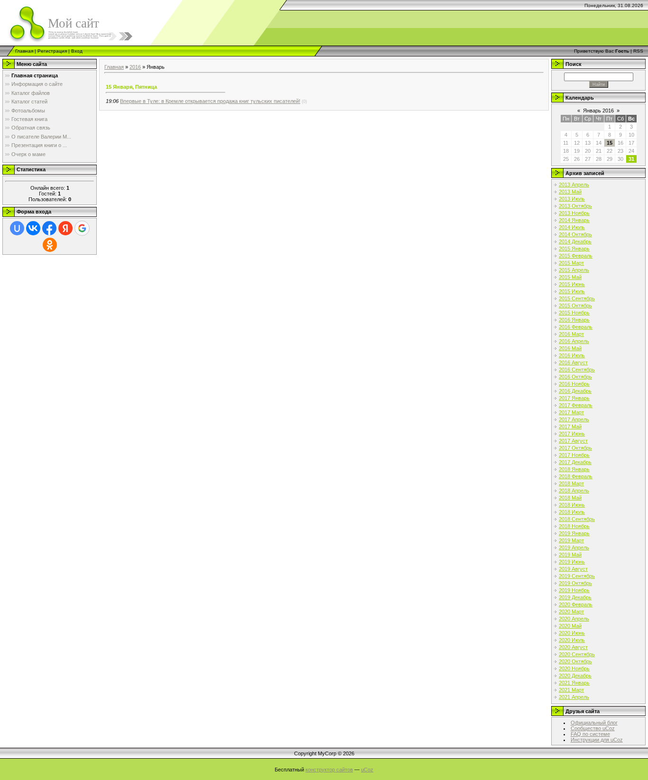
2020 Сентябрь (577, 654)
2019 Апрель (574, 547)
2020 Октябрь (575, 661)
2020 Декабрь (575, 675)
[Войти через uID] (17, 228)
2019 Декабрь (575, 597)
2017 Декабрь (575, 462)
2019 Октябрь (575, 583)
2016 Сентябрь (577, 369)
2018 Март (571, 483)
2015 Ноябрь (574, 313)
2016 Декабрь (575, 391)
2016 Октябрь (575, 377)
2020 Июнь (572, 633)
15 (609, 143)
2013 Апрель (574, 184)
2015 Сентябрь (577, 298)
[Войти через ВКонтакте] (33, 228)
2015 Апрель (574, 270)
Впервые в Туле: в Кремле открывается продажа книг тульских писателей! (210, 101)
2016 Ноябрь (574, 384)
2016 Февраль (575, 327)
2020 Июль (572, 640)
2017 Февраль (575, 405)
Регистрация (52, 51)
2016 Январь (574, 320)
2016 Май (570, 348)
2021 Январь (574, 683)
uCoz (367, 769)
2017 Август (573, 441)
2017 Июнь (572, 433)
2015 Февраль (575, 256)
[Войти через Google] (82, 228)
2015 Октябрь (575, 305)
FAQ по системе (590, 734)
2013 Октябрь (575, 206)
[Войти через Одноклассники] (50, 245)
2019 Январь (574, 533)
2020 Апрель (574, 619)
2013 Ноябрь (574, 213)
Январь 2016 (598, 110)
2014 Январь (574, 220)
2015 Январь (574, 248)
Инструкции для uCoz (597, 740)
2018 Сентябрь (577, 519)
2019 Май (570, 554)
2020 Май (570, 626)
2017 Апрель (574, 419)
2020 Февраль (575, 604)
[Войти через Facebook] (49, 228)
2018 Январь (574, 469)
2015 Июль (572, 291)
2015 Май (570, 277)
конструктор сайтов (329, 769)
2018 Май (570, 498)
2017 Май (570, 426)
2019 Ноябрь (574, 590)
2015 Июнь (572, 284)
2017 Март (571, 412)
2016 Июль (572, 355)
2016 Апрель (574, 341)
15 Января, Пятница (131, 87)
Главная (24, 51)
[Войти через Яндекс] (65, 228)
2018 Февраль (575, 476)
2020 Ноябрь (574, 668)
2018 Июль (572, 512)
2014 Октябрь (575, 234)
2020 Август (573, 647)
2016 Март (571, 334)
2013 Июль (572, 199)
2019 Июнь (572, 562)
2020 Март (571, 611)
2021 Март (571, 690)
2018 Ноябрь (574, 526)
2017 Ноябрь (574, 455)
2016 (135, 67)
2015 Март (571, 263)
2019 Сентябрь (577, 576)
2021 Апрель (574, 697)
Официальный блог (594, 722)
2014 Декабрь (575, 241)
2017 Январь (574, 398)
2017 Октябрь (575, 448)
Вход (77, 51)
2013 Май (570, 192)
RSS (638, 51)
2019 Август (573, 569)
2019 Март (571, 540)
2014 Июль (572, 227)
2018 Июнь (572, 505)
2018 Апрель (574, 490)
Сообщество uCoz (593, 728)
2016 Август (573, 362)
